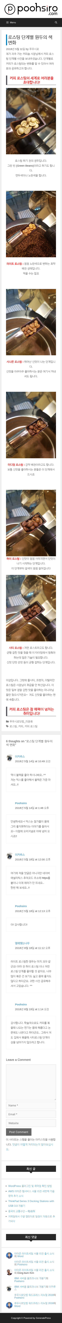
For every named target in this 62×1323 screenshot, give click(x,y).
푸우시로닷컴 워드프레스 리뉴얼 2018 (34, 1295)
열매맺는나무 (22, 943)
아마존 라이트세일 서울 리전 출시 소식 (34, 1253)
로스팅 (13, 726)
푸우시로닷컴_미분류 (21, 721)
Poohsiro (21, 803)
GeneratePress (43, 1318)
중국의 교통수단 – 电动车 (21, 1211)
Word (20, 1256)
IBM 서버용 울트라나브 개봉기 (30, 1278)
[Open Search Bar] (56, 22)
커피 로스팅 (31, 726)
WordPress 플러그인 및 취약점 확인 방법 (30, 1186)
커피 (20, 726)
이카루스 (20, 756)
